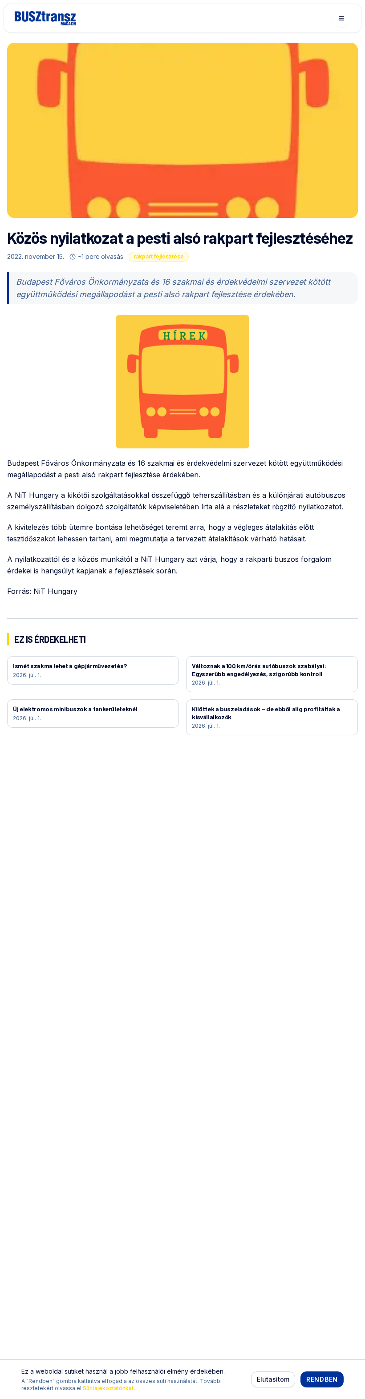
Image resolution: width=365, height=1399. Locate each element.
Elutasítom (273, 1379)
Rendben (322, 1379)
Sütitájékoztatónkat (108, 1388)
